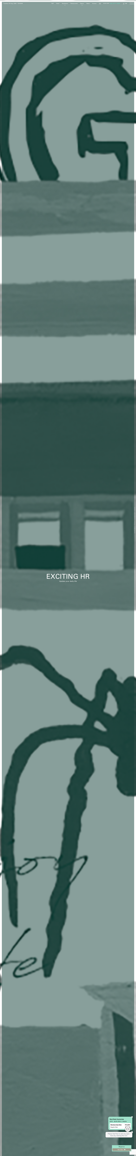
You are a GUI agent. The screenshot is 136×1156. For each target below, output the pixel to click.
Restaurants (74, 3)
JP (123, 3)
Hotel (57, 3)
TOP (52, 3)
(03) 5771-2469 (115, 3)
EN (126, 3)
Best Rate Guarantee (114, 1107)
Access (94, 3)
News (88, 3)
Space (82, 3)
